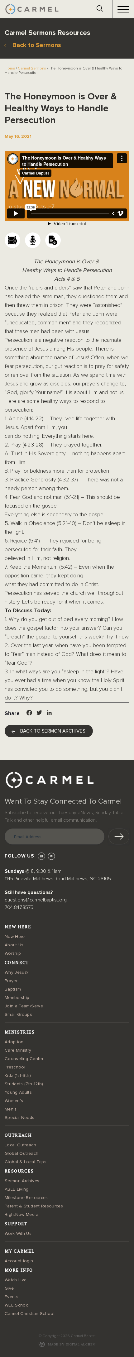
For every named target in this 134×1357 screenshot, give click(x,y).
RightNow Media (21, 1214)
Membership (17, 998)
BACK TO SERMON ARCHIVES (52, 731)
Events (11, 1297)
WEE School (17, 1305)
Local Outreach (20, 1145)
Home (10, 68)
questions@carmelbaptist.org (36, 899)
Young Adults (18, 1092)
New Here (15, 936)
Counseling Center (24, 1059)
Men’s (11, 1109)
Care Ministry (18, 1050)
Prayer (11, 981)
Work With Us (18, 1233)
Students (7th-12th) (24, 1084)
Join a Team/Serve (24, 1006)
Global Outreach (21, 1153)
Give (9, 1288)
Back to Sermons (36, 45)
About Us (14, 945)
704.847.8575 (19, 907)
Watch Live (16, 1280)
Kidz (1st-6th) (18, 1075)
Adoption (14, 1042)
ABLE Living (17, 1189)
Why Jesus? (17, 972)
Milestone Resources (26, 1198)
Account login (19, 1261)
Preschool (15, 1067)
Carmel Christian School (30, 1314)
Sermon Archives (22, 1181)
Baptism (13, 989)
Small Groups (18, 1014)
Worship (13, 953)
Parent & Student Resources (34, 1206)
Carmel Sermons (32, 68)
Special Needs (20, 1118)
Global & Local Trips (25, 1162)
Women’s (14, 1101)
